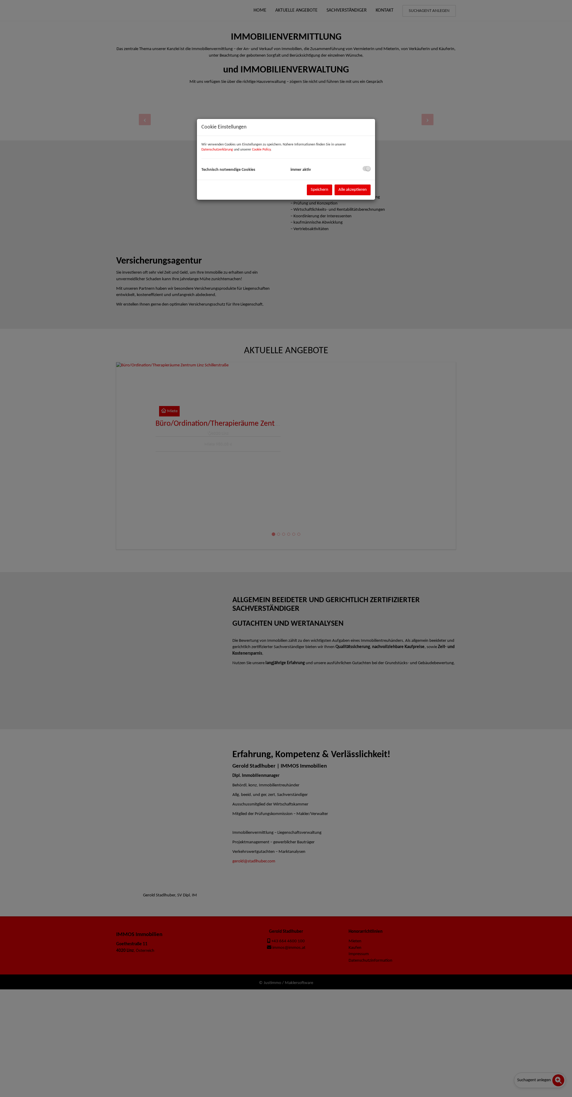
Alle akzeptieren (352, 190)
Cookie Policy (261, 149)
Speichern (319, 190)
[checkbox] (367, 168)
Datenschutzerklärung (217, 149)
